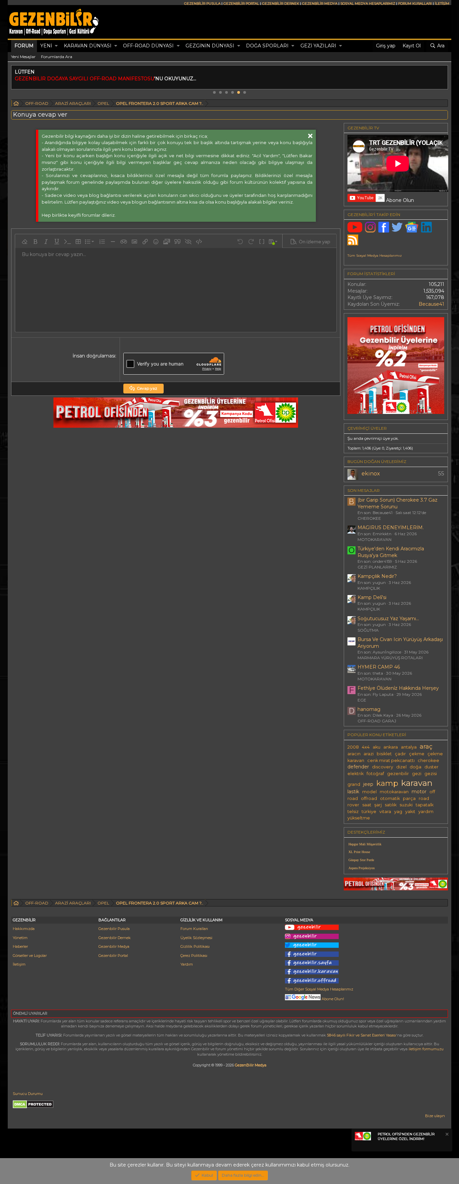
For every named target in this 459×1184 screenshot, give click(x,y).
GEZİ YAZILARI (318, 46)
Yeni (46, 46)
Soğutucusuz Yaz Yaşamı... (388, 619)
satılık (391, 804)
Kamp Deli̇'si (372, 597)
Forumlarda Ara (56, 56)
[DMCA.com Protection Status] (33, 1107)
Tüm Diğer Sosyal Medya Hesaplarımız (319, 989)
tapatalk (424, 804)
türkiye (369, 811)
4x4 (366, 747)
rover (353, 804)
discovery (382, 766)
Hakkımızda (24, 928)
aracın (354, 753)
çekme (416, 753)
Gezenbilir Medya (113, 946)
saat (366, 804)
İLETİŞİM (442, 3)
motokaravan (394, 791)
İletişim (19, 964)
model (369, 791)
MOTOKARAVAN (374, 539)
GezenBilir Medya (250, 1065)
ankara (390, 747)
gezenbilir (398, 773)
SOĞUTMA (368, 630)
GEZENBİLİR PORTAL (241, 3)
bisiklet (384, 753)
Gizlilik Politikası (195, 946)
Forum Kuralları (194, 928)
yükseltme (358, 817)
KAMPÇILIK (369, 588)
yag (398, 811)
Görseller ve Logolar (30, 955)
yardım (425, 811)
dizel (401, 766)
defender (358, 767)
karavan (416, 783)
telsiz (353, 811)
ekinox (371, 473)
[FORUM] (16, 104)
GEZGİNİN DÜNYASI (209, 46)
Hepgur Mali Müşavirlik (364, 844)
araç (426, 746)
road (424, 798)
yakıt (410, 811)
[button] (56, 46)
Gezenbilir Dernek (114, 937)
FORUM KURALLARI (415, 3)
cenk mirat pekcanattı (391, 760)
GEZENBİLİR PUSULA (202, 3)
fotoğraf (375, 773)
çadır (400, 753)
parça (409, 798)
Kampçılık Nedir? (377, 576)
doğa (415, 766)
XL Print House (359, 852)
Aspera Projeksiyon (361, 868)
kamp (387, 783)
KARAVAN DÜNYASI (88, 46)
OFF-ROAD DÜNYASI (148, 46)
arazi (369, 753)
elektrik (355, 773)
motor (419, 792)
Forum (24, 46)
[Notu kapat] (446, 1135)
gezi (416, 773)
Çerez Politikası (193, 955)
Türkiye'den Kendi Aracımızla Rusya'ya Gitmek (391, 552)
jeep (368, 784)
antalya (409, 747)
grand (353, 784)
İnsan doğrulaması (94, 356)
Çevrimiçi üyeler (367, 428)
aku (376, 747)
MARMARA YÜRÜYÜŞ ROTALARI (390, 657)
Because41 (431, 304)
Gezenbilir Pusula (114, 928)
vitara (385, 811)
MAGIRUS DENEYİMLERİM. (391, 527)
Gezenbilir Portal (113, 955)
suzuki (406, 804)
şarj (378, 804)
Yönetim (20, 937)
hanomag (369, 709)
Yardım (186, 964)
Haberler (20, 946)
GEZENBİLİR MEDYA (319, 3)
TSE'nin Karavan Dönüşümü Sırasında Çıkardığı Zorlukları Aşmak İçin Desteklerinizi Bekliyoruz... (252, 79)
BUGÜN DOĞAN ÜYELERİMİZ (376, 461)
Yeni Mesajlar (23, 56)
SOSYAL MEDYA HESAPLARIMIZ (367, 3)
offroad (369, 798)
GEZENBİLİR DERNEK (280, 3)
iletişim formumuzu (426, 1049)
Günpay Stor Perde (361, 860)
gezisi (430, 773)
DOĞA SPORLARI (267, 46)
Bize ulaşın (435, 1115)
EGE (362, 700)
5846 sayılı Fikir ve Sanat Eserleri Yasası (361, 1035)
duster (431, 766)
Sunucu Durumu (28, 1093)
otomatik (390, 798)
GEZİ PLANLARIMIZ (377, 566)
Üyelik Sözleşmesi (196, 937)
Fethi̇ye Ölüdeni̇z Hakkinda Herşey (398, 688)
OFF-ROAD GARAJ (377, 720)
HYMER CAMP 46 (379, 667)
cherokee (428, 760)
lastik (353, 792)
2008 (353, 747)
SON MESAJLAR (363, 490)
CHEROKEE (369, 518)
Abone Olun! (332, 999)
